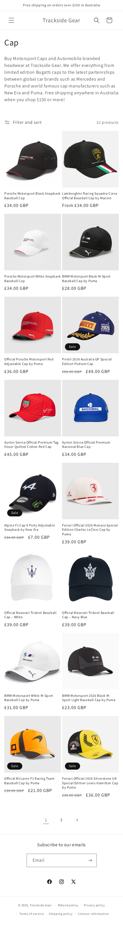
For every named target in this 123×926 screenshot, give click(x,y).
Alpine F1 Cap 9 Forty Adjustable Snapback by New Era (29, 527)
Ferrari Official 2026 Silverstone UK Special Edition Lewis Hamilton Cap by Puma (90, 782)
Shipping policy (61, 914)
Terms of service (31, 914)
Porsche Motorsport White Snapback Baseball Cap (32, 278)
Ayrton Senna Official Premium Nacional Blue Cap (86, 444)
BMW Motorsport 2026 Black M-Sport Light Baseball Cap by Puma (88, 697)
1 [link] (46, 820)
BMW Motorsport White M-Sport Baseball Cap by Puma (28, 697)
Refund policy (68, 905)
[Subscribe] (90, 860)
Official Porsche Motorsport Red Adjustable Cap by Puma (29, 361)
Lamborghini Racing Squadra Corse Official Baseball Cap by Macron (89, 195)
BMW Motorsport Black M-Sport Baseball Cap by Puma (86, 278)
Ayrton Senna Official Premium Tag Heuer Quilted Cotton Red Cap (31, 444)
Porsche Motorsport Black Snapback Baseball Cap (32, 195)
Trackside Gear (41, 905)
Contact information (93, 914)
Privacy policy (94, 905)
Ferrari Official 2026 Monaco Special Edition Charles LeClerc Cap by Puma (90, 529)
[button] (11, 20)
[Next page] (77, 820)
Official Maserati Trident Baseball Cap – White (30, 614)
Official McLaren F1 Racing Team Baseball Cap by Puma (29, 780)
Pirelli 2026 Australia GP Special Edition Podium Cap (87, 361)
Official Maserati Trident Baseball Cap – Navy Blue (88, 614)
